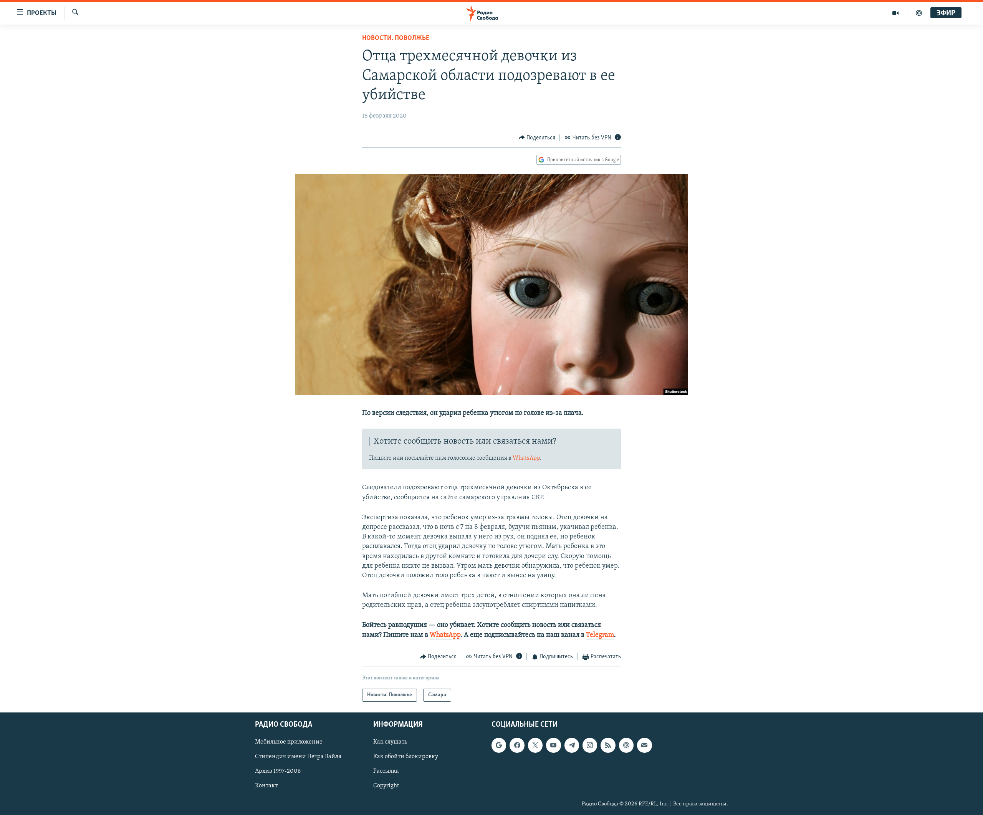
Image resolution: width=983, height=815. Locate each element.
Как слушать (390, 742)
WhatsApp (526, 458)
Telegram (600, 635)
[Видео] (895, 13)
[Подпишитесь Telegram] (571, 745)
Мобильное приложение (289, 742)
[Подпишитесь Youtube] (553, 745)
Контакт (266, 786)
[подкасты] (918, 13)
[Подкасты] (626, 745)
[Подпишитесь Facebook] (517, 745)
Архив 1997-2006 (278, 772)
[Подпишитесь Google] (499, 745)
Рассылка (386, 772)
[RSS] (608, 745)
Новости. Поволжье (395, 38)
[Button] (537, 138)
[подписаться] (644, 745)
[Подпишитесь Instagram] (590, 745)
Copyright (386, 786)
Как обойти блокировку (405, 757)
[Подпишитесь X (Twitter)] (535, 745)
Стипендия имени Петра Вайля (298, 757)
